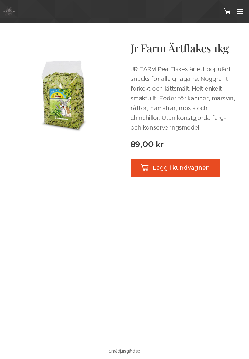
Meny (240, 11)
